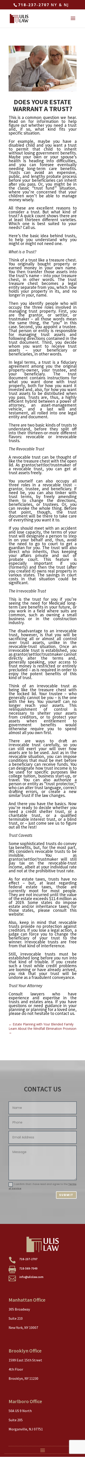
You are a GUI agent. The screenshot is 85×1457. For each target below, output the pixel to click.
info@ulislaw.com (31, 1277)
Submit (66, 1195)
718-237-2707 (33, 4)
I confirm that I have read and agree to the (42, 1186)
